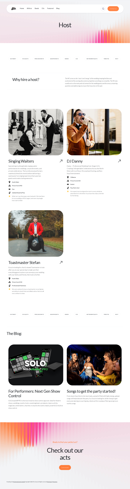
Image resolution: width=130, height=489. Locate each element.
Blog (57, 8)
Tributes (106, 58)
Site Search (49, 481)
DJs (43, 8)
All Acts (29, 8)
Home (22, 8)
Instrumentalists (92, 58)
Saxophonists (54, 58)
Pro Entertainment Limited (19, 481)
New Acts (55, 481)
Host (116, 58)
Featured (50, 8)
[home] (15, 8)
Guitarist (13, 58)
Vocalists (25, 58)
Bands (37, 8)
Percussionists (39, 58)
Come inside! (65, 467)
